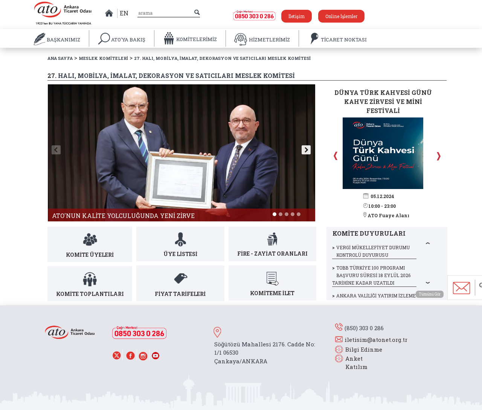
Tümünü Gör (430, 294)
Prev (336, 156)
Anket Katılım (352, 363)
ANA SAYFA (60, 58)
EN (124, 13)
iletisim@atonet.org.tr (376, 339)
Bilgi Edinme (363, 349)
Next (438, 156)
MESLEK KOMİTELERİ (103, 58)
